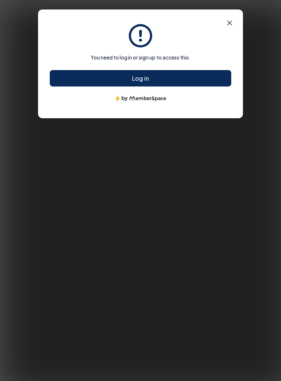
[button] (230, 23)
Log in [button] (140, 78)
